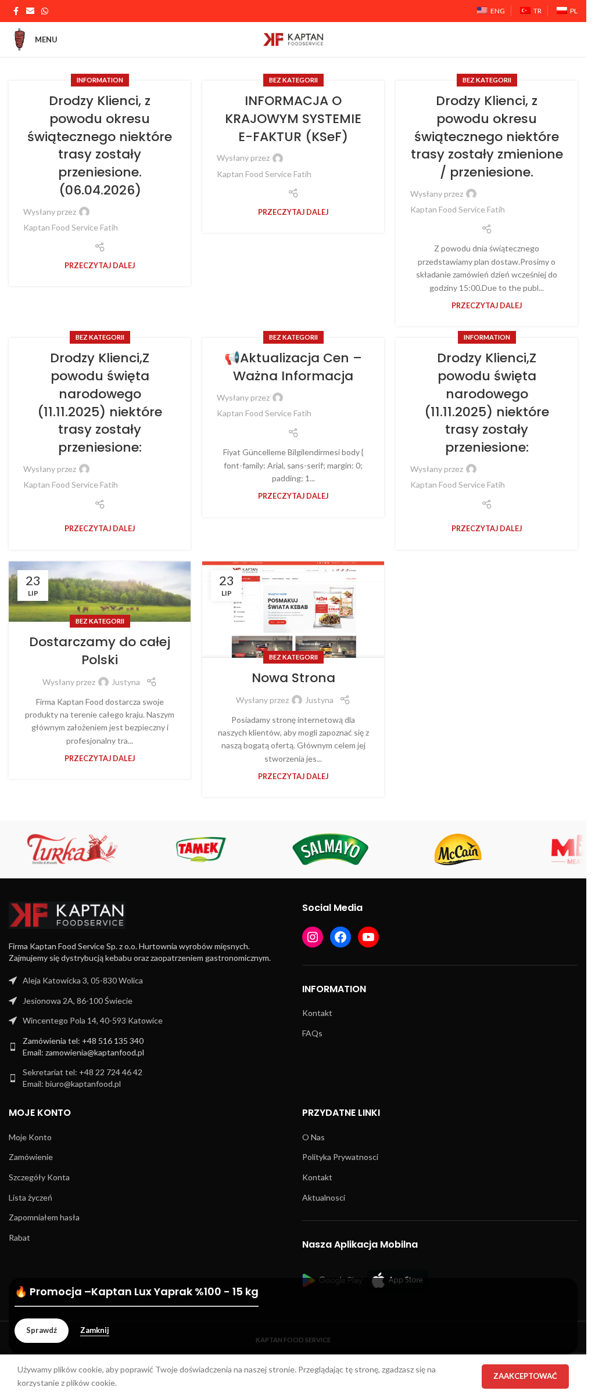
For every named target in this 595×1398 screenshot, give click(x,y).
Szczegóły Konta (39, 1177)
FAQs (312, 1033)
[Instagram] (312, 937)
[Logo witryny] (293, 39)
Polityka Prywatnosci (340, 1157)
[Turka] (73, 849)
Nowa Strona (293, 678)
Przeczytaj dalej (99, 265)
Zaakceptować (525, 1376)
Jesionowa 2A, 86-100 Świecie (77, 1001)
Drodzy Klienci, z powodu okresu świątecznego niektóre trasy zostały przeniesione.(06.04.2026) (99, 145)
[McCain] (458, 849)
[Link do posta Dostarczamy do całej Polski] (100, 591)
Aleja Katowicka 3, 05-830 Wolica (83, 980)
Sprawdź (41, 1330)
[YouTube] (368, 937)
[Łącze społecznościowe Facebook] (16, 11)
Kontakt (317, 1013)
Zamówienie (31, 1157)
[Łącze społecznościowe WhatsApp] (45, 11)
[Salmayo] (330, 849)
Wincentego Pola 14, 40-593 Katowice (93, 1020)
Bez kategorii (293, 80)
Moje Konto (30, 1137)
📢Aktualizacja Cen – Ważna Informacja (293, 367)
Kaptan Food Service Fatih (70, 227)
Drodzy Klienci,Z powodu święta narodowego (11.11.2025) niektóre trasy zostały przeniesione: (99, 402)
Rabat (19, 1237)
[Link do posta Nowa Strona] (293, 609)
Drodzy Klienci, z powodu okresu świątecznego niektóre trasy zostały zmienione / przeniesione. (487, 136)
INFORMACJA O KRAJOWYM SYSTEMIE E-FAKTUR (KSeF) (293, 119)
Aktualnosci (323, 1197)
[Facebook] (340, 937)
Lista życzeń (30, 1197)
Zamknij (94, 1330)
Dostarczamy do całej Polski (99, 651)
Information (100, 80)
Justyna (126, 682)
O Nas (313, 1137)
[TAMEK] (201, 849)
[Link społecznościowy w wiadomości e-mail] (30, 11)
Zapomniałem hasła (44, 1217)
